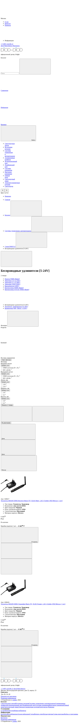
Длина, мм (4, 380)
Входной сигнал (6, 363)
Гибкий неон (7, 176)
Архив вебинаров (24, 714)
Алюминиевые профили (10, 158)
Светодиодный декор (11, 707)
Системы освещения (8, 169)
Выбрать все (5, 365)
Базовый (4, 343)
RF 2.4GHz (7, 370)
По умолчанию (6, 423)
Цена (3, 438)
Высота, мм (5, 396)
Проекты (8, 25)
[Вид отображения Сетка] (16, 414)
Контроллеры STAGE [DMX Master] (17, 289)
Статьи (32, 714)
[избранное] (16, 566)
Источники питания (8, 148)
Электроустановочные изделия (28, 707)
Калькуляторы (48, 714)
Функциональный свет (14, 705)
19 (4, 392)
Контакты (16, 46)
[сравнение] (16, 551)
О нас (7, 22)
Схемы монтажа (58, 714)
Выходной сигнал (7, 372)
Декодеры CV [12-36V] (12, 281)
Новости (8, 23)
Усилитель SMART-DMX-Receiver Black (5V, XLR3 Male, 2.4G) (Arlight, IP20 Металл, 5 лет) (32, 501)
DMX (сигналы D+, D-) (11, 368)
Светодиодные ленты (8, 703)
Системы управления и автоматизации (42, 703)
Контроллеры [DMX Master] (14, 288)
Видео (9, 714)
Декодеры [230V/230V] (12, 284)
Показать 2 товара (7, 405)
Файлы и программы (71, 714)
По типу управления (8, 358)
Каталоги (4, 714)
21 (4, 395)
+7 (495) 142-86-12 (7, 688)
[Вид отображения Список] (48, 414)
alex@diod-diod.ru (19, 688)
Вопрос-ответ (38, 714)
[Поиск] (35, 66)
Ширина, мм (5, 388)
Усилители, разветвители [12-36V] (16, 306)
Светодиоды (9, 186)
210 (5, 384)
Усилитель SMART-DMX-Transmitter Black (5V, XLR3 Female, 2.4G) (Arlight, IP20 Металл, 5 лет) (33, 604)
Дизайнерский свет (28, 705)
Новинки (8, 196)
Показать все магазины (8, 696)
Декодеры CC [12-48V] (12, 282)
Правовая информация (8, 698)
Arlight (14, 700)
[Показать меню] (26, 208)
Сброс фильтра (6, 360)
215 (5, 386)
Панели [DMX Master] (12, 279)
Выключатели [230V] (12, 286)
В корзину (34, 542)
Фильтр (4, 470)
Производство (9, 710)
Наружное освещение (8, 173)
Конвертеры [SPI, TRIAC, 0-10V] (16, 308)
